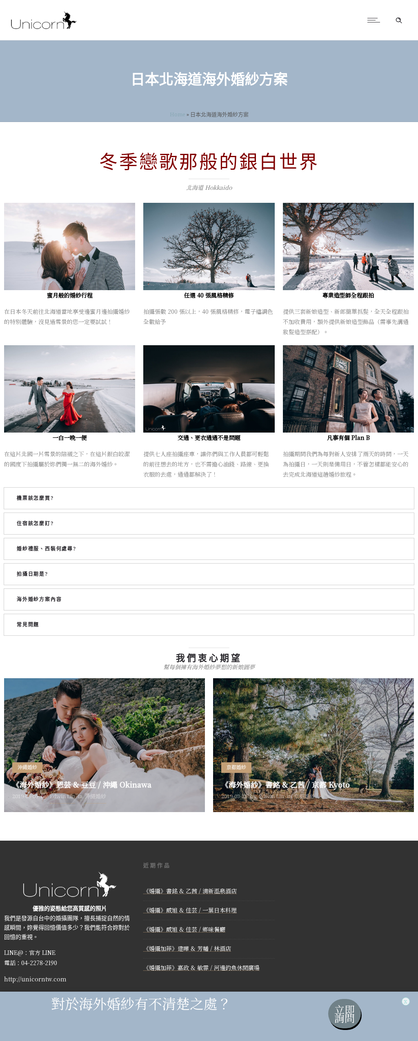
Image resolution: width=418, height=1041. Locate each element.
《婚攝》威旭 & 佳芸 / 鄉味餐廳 (184, 929)
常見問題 (28, 624)
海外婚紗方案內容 (39, 599)
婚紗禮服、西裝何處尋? (46, 548)
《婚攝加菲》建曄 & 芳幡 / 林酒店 (187, 948)
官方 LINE (42, 952)
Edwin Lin (62, 796)
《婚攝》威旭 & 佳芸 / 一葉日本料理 (190, 910)
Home (177, 114)
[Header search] (399, 20)
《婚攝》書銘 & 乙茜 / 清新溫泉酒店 (190, 891)
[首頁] (44, 29)
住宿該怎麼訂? (35, 523)
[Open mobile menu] (375, 20)
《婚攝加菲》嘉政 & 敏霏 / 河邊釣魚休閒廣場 (201, 967)
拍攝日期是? (32, 573)
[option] (104, 745)
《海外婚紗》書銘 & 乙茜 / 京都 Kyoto (285, 784)
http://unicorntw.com (35, 979)
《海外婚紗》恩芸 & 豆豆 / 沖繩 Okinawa (81, 784)
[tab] (209, 498)
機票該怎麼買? (35, 498)
